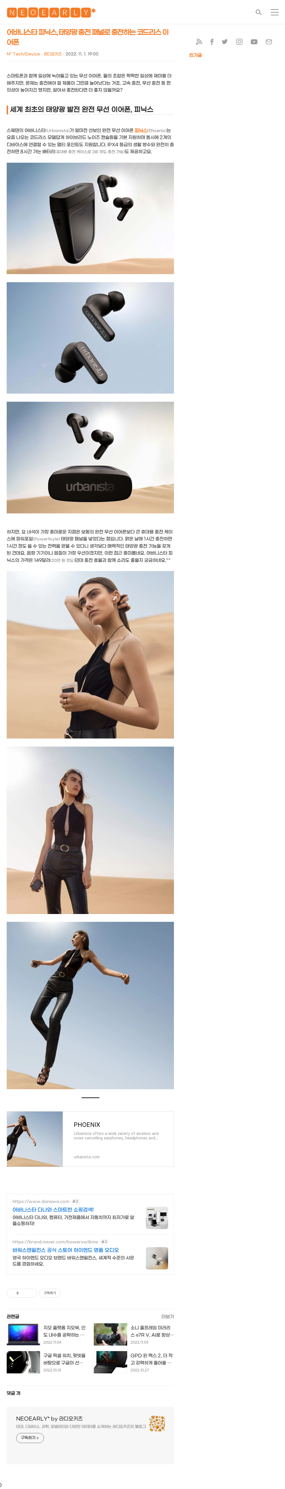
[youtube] (254, 43)
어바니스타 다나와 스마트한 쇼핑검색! (53, 1210)
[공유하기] (23, 1293)
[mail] (269, 43)
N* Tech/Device (23, 54)
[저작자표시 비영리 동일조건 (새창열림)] (68, 1293)
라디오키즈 (53, 54)
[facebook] (211, 43)
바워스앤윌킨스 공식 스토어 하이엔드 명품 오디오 (66, 1250)
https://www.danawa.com (41, 1201)
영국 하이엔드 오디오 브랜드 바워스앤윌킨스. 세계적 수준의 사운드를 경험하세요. (73, 1261)
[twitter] (225, 43)
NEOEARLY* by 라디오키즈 (49, 1419)
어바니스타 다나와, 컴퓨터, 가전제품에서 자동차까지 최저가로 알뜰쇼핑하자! (73, 1220)
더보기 (167, 1316)
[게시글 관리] (30, 1293)
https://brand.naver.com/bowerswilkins (55, 1242)
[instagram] (239, 43)
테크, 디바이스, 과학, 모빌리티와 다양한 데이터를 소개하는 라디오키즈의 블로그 (81, 1426)
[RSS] (199, 43)
